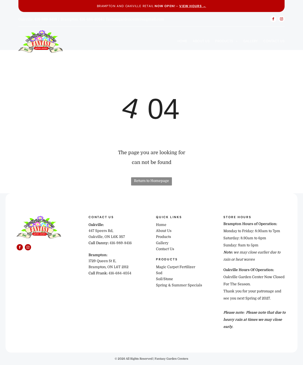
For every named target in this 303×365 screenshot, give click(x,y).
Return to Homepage (151, 181)
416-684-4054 (119, 273)
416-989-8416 (121, 243)
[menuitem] (179, 41)
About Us (163, 231)
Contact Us (165, 249)
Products (163, 237)
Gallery (162, 243)
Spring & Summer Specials (179, 285)
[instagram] (281, 19)
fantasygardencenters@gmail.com (135, 19)
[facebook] (273, 19)
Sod (159, 273)
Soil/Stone (164, 279)
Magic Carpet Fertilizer (175, 267)
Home (161, 225)
